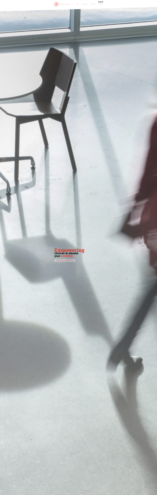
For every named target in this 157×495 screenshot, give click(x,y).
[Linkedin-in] (99, 2)
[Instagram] (102, 2)
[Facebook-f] (100, 2)
